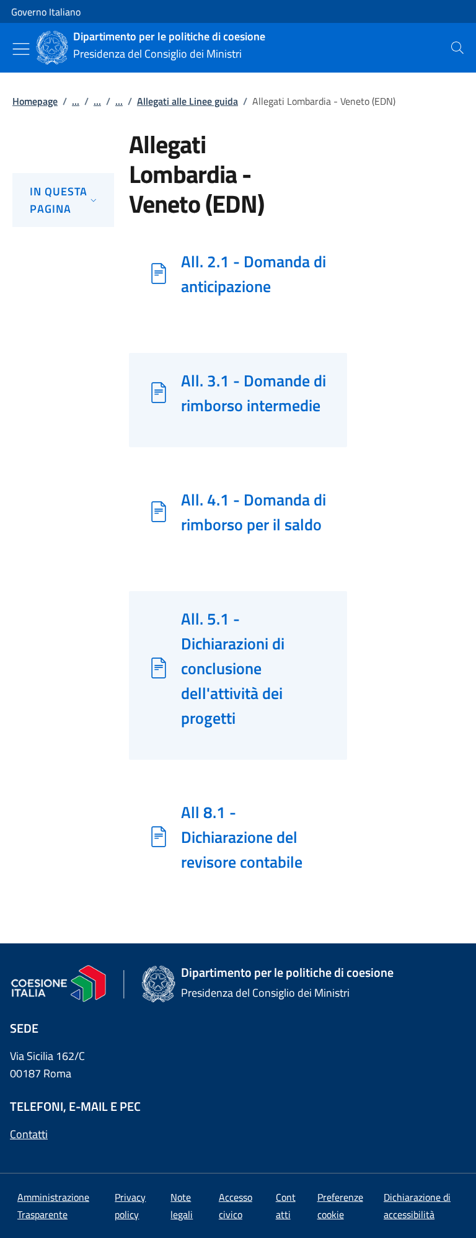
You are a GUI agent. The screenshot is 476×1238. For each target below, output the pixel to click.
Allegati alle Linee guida (187, 101)
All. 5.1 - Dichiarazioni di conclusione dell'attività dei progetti (232, 668)
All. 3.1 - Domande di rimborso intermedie (253, 392)
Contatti (29, 1134)
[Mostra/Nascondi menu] (21, 49)
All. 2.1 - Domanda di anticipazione (253, 273)
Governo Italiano (46, 11)
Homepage (35, 101)
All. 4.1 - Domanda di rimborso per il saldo (253, 512)
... (75, 101)
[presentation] (457, 47)
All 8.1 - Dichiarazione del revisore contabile (241, 836)
